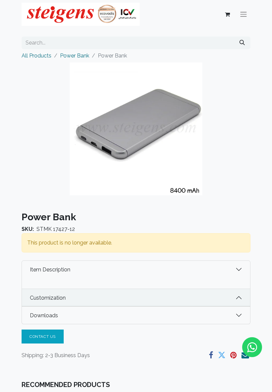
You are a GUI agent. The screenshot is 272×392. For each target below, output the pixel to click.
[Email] (245, 355)
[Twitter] (222, 355)
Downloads (44, 315)
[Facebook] (211, 355)
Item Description (50, 269)
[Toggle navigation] (243, 14)
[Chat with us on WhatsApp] (252, 347)
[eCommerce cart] (227, 14)
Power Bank (74, 55)
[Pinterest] (233, 355)
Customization (48, 298)
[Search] (242, 43)
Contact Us (43, 336)
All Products (36, 55)
